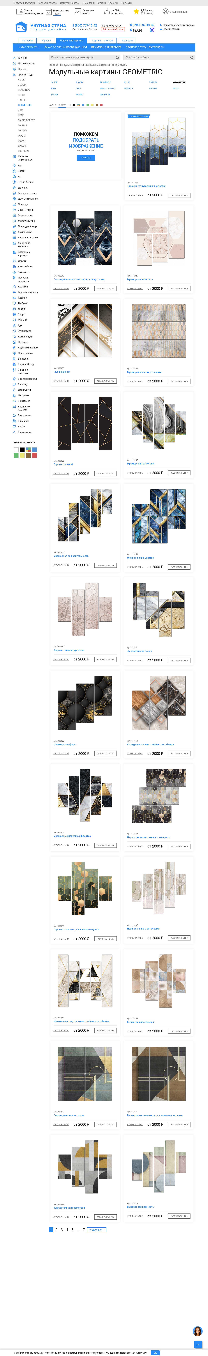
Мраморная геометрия (140, 463)
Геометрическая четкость (68, 1115)
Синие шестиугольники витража (147, 186)
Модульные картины (71, 40)
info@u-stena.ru (172, 29)
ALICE (54, 82)
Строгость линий (63, 464)
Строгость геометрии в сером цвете (148, 837)
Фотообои (27, 40)
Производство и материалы (145, 47)
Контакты (126, 3)
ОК (155, 1353)
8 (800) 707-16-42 (84, 25)
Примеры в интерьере (106, 47)
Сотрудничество (69, 3)
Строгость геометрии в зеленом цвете (76, 929)
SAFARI (79, 94)
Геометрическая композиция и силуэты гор (79, 279)
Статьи (102, 3)
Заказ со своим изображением (66, 47)
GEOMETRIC (180, 82)
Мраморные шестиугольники (144, 372)
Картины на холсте (102, 40)
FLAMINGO (105, 82)
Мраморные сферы (64, 744)
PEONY (54, 94)
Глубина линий (61, 371)
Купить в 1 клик (135, 195)
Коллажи (127, 40)
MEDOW (153, 88)
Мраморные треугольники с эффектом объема (81, 1021)
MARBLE (128, 88)
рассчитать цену (179, 195)
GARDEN (153, 82)
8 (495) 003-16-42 (142, 25)
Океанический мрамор (140, 557)
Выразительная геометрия (69, 1207)
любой (62, 104)
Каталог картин (29, 47)
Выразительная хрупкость (68, 650)
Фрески (46, 40)
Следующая (95, 1230)
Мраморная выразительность (71, 556)
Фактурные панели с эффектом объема (150, 744)
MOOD (176, 88)
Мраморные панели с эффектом (72, 836)
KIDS (53, 88)
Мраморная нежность (140, 279)
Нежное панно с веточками (143, 928)
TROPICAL (105, 94)
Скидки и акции (179, 11)
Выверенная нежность (140, 1206)
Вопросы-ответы (47, 3)
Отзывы (113, 3)
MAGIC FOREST (108, 88)
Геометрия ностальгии (140, 1022)
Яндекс (147, 12)
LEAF (78, 88)
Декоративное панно (139, 651)
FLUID (127, 82)
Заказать (86, 158)
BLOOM (79, 82)
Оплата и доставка (24, 3)
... (78, 1230)
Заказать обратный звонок (179, 25)
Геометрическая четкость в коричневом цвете (154, 1115)
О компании (88, 3)
